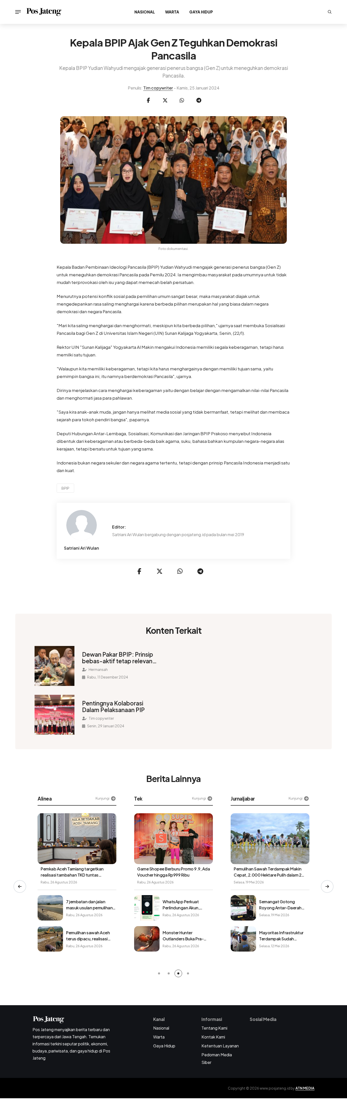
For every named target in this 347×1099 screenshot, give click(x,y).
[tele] (198, 100)
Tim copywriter (158, 88)
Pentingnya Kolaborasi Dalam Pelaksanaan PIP (113, 706)
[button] (19, 886)
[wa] (182, 100)
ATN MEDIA (304, 1088)
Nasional (144, 11)
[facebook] (148, 100)
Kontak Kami (213, 1037)
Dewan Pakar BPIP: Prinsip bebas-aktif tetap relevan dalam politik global (117, 657)
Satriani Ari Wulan (81, 548)
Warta (172, 11)
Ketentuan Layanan (220, 1045)
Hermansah (98, 669)
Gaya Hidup (201, 11)
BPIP (65, 488)
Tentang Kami (214, 1028)
